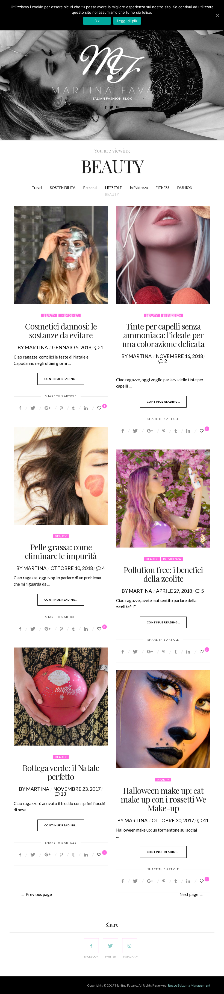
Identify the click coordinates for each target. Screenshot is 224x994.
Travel (37, 187)
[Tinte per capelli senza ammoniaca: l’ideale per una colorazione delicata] (163, 255)
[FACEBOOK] (91, 945)
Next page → (191, 894)
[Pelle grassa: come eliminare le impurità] (61, 476)
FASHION (184, 187)
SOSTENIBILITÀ (62, 187)
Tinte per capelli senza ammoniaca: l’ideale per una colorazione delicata (163, 335)
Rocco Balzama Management (189, 985)
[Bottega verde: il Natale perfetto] (61, 697)
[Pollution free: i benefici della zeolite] (163, 498)
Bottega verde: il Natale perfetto (60, 772)
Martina (36, 347)
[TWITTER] (110, 945)
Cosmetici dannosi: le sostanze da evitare (61, 330)
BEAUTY (112, 194)
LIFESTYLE (113, 187)
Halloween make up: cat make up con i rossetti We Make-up (163, 799)
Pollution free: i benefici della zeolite (163, 574)
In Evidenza (139, 187)
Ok (97, 21)
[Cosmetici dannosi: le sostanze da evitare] (61, 255)
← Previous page (36, 894)
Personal (90, 187)
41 (205, 820)
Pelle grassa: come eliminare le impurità (61, 551)
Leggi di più (127, 21)
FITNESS (162, 187)
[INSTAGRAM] (129, 945)
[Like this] (100, 408)
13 (63, 794)
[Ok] (217, 15)
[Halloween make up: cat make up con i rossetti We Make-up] (163, 719)
